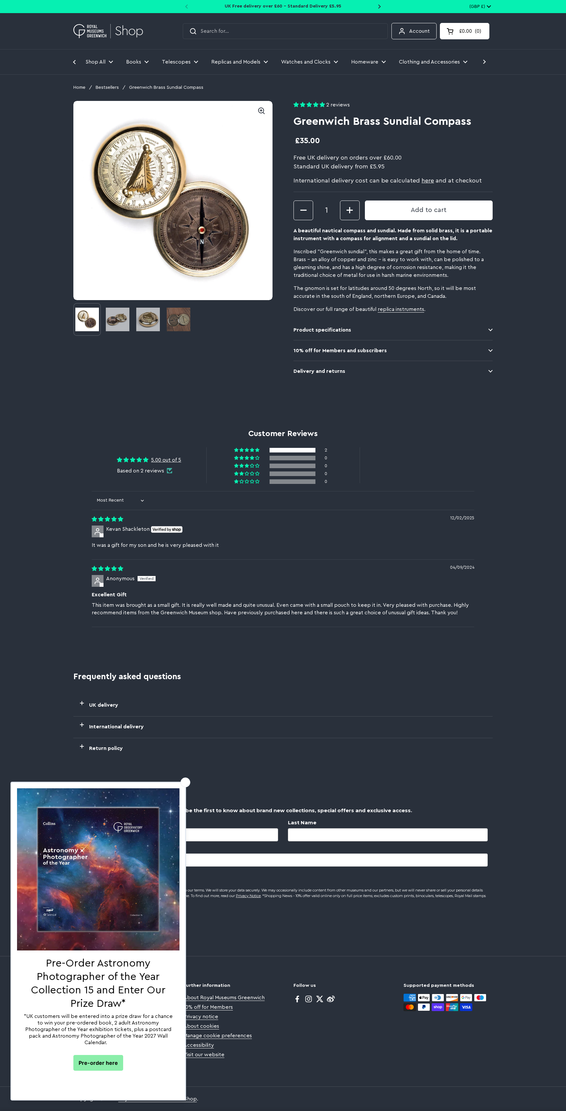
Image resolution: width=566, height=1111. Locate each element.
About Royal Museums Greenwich (224, 997)
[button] (464, 31)
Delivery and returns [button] (319, 371)
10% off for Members (208, 1007)
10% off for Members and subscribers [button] (340, 350)
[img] (107, 519)
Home (79, 87)
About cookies (201, 1026)
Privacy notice (200, 1016)
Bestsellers (107, 87)
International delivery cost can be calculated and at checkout (387, 180)
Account (419, 31)
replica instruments (401, 309)
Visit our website (203, 1054)
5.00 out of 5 (166, 460)
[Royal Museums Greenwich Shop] (108, 31)
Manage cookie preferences (217, 1035)
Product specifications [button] (322, 330)
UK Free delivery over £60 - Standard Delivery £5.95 (283, 6)
